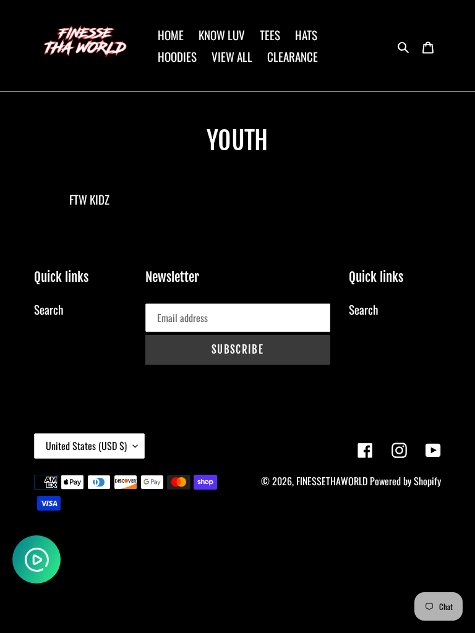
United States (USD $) (86, 445)
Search (48, 309)
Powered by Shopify (405, 481)
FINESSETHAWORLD (331, 481)
